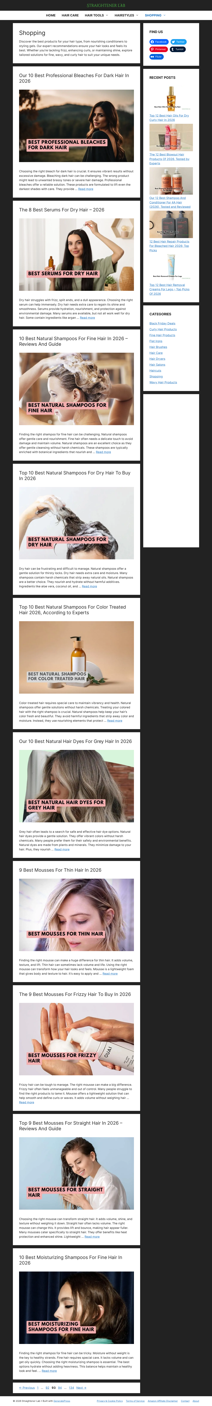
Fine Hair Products (162, 335)
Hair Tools (94, 15)
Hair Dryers (157, 359)
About (196, 1400)
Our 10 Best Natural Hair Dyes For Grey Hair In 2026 (75, 741)
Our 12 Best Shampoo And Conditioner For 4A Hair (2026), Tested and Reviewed (170, 202)
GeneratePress (62, 1400)
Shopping (153, 15)
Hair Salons (157, 365)
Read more (85, 189)
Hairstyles (124, 15)
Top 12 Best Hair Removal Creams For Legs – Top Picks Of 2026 (169, 289)
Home (51, 15)
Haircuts (155, 370)
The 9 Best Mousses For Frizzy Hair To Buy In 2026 (75, 994)
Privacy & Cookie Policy (110, 1400)
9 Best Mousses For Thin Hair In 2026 (60, 870)
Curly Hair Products (163, 329)
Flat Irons (155, 341)
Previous (27, 1388)
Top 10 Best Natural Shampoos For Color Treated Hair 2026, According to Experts (72, 609)
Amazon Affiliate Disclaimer (163, 1400)
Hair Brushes (158, 347)
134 (72, 1388)
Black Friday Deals (162, 323)
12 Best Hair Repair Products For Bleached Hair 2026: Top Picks (169, 246)
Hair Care (70, 15)
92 (47, 1388)
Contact (185, 1400)
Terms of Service (135, 1400)
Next (81, 1388)
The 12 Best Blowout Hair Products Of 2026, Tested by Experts (169, 159)
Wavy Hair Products (163, 382)
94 (60, 1388)
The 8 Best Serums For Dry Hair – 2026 (61, 209)
